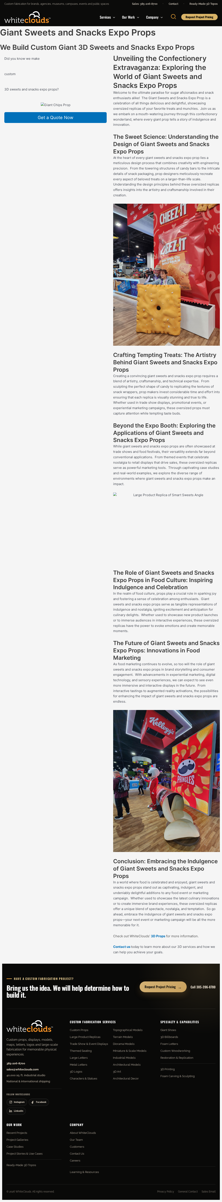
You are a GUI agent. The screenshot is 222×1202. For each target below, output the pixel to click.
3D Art (117, 1071)
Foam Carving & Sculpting (177, 1076)
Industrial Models (124, 1057)
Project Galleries (17, 1139)
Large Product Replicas (85, 1037)
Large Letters (79, 1057)
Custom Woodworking (175, 1050)
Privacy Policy (165, 1191)
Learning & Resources (84, 1172)
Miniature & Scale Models (129, 1050)
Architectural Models (126, 1064)
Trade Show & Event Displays (89, 1043)
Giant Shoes (168, 1030)
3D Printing (167, 1069)
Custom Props (79, 1030)
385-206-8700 (16, 1063)
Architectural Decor (126, 1078)
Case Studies (15, 1146)
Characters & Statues (83, 1078)
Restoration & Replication (176, 1057)
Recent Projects (17, 1132)
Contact (173, 4)
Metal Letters (78, 1064)
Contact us (121, 947)
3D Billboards (169, 1037)
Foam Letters (169, 1043)
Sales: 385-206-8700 (144, 4)
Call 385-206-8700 (203, 986)
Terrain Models (123, 1037)
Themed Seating (81, 1050)
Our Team (76, 1139)
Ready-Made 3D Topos (203, 4)
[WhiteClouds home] (30, 1026)
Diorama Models (123, 1043)
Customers (77, 1146)
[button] (113, 17)
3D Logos (76, 1071)
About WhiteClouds (83, 1132)
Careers (75, 1160)
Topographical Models (127, 1030)
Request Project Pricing (163, 987)
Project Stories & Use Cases (24, 1153)
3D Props (158, 936)
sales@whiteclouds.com (23, 1069)
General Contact (188, 1191)
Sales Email (208, 1191)
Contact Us (77, 1153)
